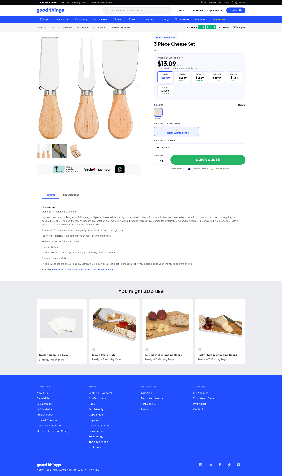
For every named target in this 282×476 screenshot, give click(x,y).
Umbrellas (184, 19)
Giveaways (67, 27)
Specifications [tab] (71, 194)
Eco (133, 19)
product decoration (167, 124)
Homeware (82, 27)
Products (52, 27)
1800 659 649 (210, 2)
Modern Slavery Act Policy (53, 431)
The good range (98, 441)
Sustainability (44, 403)
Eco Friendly (96, 409)
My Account (240, 2)
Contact (225, 2)
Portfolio (198, 10)
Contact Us (236, 10)
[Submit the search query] (106, 10)
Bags (45, 19)
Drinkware (102, 19)
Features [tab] (50, 194)
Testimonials (148, 403)
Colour (199, 105)
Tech (119, 19)
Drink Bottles (96, 431)
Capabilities (213, 10)
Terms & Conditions (48, 420)
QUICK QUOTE (208, 160)
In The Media (44, 409)
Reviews (146, 409)
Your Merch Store (203, 398)
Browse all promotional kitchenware (71, 269)
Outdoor (202, 19)
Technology (96, 436)
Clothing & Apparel (100, 392)
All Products (219, 19)
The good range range (104, 269)
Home (39, 27)
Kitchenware (99, 27)
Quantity (158, 156)
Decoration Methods (153, 398)
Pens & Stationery (99, 425)
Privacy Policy (45, 414)
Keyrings (94, 420)
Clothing (83, 19)
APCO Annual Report (50, 425)
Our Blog (146, 392)
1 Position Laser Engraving (176, 131)
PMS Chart (199, 403)
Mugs (166, 19)
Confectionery (97, 398)
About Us (184, 10)
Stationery (149, 19)
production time (164, 140)
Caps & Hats (63, 19)
